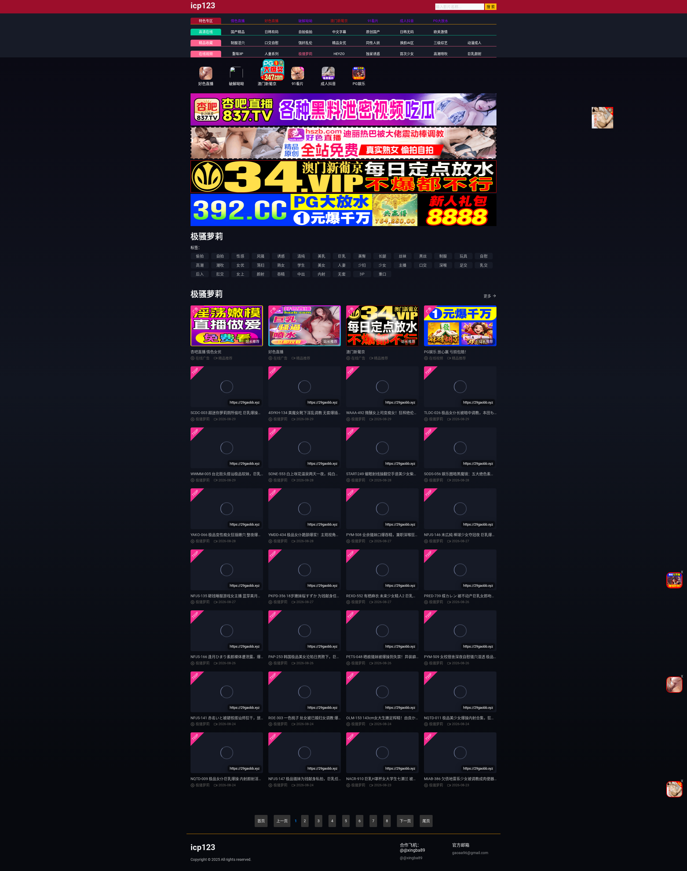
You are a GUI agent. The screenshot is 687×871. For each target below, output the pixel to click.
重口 (382, 274)
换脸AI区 (407, 43)
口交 (423, 265)
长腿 (382, 256)
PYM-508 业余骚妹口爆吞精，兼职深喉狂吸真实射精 (390, 535)
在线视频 (206, 54)
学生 (301, 265)
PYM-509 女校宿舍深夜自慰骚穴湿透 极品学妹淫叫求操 (470, 657)
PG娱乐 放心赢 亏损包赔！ (446, 352)
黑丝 (423, 256)
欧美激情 (441, 32)
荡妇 (260, 265)
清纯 (301, 256)
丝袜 (402, 256)
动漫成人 (474, 43)
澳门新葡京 (355, 352)
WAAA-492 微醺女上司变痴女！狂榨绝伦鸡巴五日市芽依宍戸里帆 (400, 413)
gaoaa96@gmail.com (470, 853)
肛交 (220, 274)
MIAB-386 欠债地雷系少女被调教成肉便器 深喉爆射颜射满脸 (474, 779)
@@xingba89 (411, 858)
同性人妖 (373, 43)
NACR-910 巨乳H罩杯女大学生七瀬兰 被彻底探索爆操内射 (394, 779)
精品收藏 (206, 43)
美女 (321, 265)
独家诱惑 (373, 54)
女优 (240, 265)
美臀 (362, 256)
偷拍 (199, 256)
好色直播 (275, 352)
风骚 (260, 256)
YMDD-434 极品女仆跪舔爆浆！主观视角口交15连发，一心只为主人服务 (328, 535)
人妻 (341, 265)
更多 (487, 296)
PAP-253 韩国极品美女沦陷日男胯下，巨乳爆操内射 (311, 657)
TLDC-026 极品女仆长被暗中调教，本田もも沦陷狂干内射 (472, 413)
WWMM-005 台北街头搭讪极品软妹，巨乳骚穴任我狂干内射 (241, 474)
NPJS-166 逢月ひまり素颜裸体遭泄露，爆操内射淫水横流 (239, 657)
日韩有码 (272, 32)
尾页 (426, 821)
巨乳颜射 (474, 54)
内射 (321, 274)
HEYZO (339, 54)
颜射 (260, 274)
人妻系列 (272, 54)
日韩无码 (407, 32)
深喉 (443, 265)
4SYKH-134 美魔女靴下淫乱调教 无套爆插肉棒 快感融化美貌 (318, 413)
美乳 (321, 256)
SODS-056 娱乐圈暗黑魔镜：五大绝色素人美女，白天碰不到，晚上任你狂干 (487, 474)
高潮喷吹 (441, 54)
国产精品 (238, 32)
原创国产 (373, 32)
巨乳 (341, 256)
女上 (240, 274)
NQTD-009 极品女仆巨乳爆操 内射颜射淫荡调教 (230, 779)
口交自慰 (272, 43)
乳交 (483, 265)
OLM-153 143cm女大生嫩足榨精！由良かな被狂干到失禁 (394, 718)
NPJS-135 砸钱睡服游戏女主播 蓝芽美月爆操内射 (232, 596)
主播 (402, 265)
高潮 (199, 265)
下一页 (405, 821)
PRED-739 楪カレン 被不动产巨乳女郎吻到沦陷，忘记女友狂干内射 (480, 596)
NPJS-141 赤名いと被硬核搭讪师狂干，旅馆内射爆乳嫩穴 (239, 718)
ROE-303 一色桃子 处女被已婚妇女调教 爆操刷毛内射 (312, 718)
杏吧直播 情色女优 (206, 352)
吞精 (281, 274)
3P (362, 274)
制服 (443, 256)
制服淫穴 (238, 43)
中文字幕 (339, 32)
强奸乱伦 (305, 43)
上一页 (282, 821)
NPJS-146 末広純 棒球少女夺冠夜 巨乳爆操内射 (463, 535)
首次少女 (407, 54)
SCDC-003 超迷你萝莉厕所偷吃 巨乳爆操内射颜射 (232, 413)
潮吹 (220, 265)
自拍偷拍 (305, 32)
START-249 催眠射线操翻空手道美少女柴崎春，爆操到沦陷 (395, 474)
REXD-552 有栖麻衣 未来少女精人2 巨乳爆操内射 (387, 596)
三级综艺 (441, 43)
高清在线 (206, 32)
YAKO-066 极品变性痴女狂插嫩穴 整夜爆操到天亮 (232, 535)
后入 (199, 274)
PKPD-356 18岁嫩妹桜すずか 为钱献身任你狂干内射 (311, 596)
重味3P (237, 54)
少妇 (362, 265)
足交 (463, 265)
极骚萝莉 (305, 54)
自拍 (220, 256)
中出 (301, 274)
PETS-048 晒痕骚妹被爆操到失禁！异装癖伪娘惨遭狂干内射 (396, 657)
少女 (382, 265)
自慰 (483, 256)
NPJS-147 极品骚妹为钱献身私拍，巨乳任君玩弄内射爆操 (316, 779)
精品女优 (339, 43)
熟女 (281, 265)
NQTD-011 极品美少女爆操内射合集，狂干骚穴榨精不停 (470, 718)
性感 (240, 256)
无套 (341, 274)
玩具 (463, 256)
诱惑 (281, 256)
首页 (261, 821)
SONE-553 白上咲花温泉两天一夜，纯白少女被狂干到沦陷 (316, 474)
